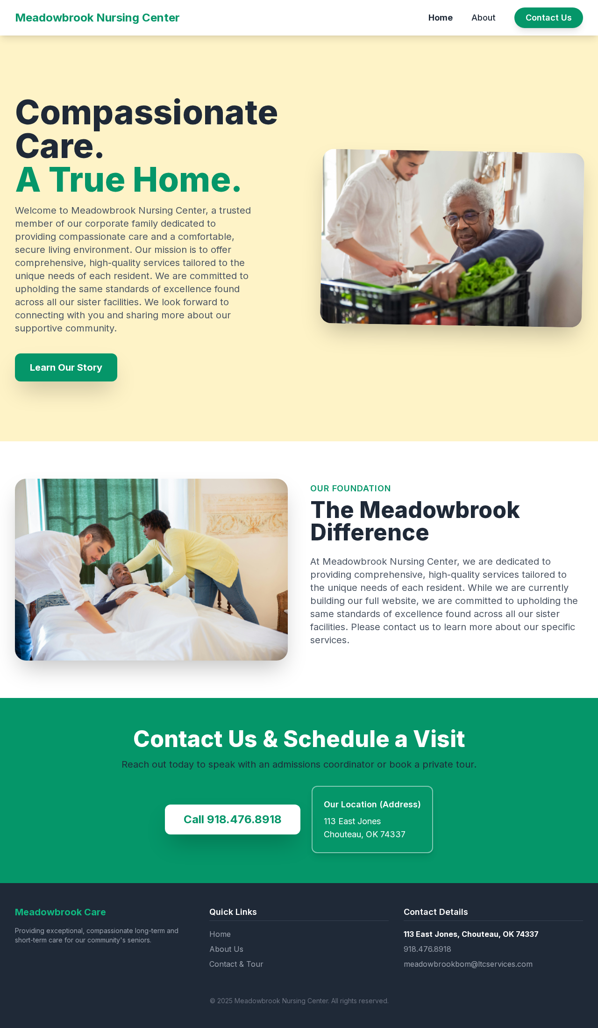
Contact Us (549, 17)
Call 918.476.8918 (233, 819)
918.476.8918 (427, 949)
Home (440, 17)
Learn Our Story (66, 367)
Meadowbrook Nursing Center (97, 17)
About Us (226, 949)
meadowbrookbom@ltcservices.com (468, 964)
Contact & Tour (236, 964)
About (483, 17)
